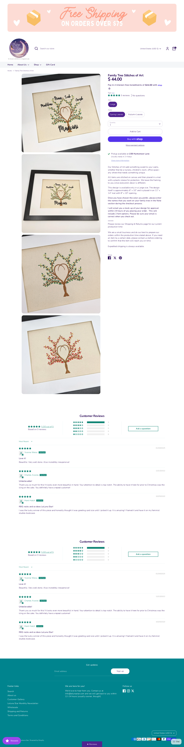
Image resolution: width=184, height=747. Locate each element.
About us (12, 695)
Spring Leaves (116, 114)
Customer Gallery (16, 699)
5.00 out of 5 (47, 426)
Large (112, 104)
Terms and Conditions (18, 715)
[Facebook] (124, 690)
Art (113, 93)
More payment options (135, 145)
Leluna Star (25, 740)
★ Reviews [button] (92, 744)
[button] (114, 95)
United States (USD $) (149, 48)
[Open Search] (36, 48)
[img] (25, 448)
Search (11, 691)
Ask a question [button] (143, 428)
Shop (36, 64)
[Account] (167, 48)
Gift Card (50, 64)
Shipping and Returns (18, 711)
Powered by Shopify (37, 740)
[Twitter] (132, 690)
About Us (22, 64)
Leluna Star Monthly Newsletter (23, 703)
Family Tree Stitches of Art (24, 71)
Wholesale (13, 707)
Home (10, 64)
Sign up (120, 671)
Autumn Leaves (135, 114)
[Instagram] (128, 690)
